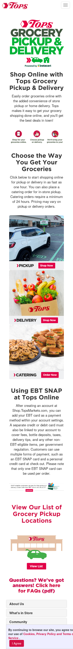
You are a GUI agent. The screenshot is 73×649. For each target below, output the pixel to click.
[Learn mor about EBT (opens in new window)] (36, 487)
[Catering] (36, 351)
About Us (16, 603)
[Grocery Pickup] (36, 242)
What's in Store (21, 613)
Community (18, 621)
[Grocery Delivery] (36, 297)
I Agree (16, 643)
